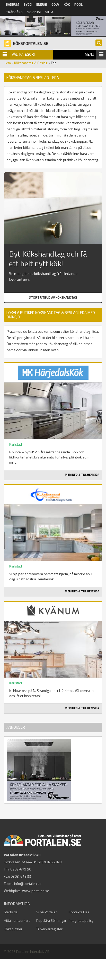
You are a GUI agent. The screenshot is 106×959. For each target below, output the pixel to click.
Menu (89, 54)
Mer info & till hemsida (82, 475)
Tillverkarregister (49, 929)
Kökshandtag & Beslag (31, 62)
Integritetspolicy (81, 920)
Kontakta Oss (79, 912)
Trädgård (14, 12)
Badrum (12, 4)
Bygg (28, 4)
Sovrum (34, 12)
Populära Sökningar (51, 920)
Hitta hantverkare (17, 920)
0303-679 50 (20, 869)
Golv (55, 4)
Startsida (10, 912)
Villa (49, 12)
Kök (67, 4)
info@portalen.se (27, 883)
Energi (41, 4)
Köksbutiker (13, 929)
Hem (7, 62)
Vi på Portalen (47, 912)
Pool (78, 4)
